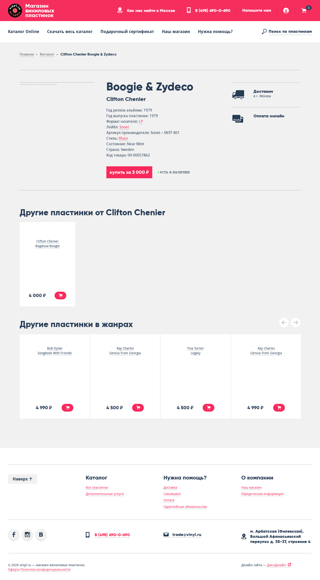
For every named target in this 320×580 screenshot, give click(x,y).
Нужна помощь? (215, 31)
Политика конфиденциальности (45, 569)
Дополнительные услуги (105, 494)
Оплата (169, 500)
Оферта (13, 569)
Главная (27, 54)
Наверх (21, 478)
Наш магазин (176, 31)
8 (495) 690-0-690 (212, 10)
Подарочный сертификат (127, 31)
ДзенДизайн (276, 565)
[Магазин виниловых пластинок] (15, 11)
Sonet (124, 127)
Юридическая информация (262, 494)
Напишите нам (256, 10)
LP (141, 121)
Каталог (47, 54)
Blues (123, 138)
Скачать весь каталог (70, 31)
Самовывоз (172, 494)
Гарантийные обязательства (185, 507)
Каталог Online (23, 31)
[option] (57, 82)
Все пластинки (97, 487)
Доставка (170, 487)
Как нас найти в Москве (150, 10)
